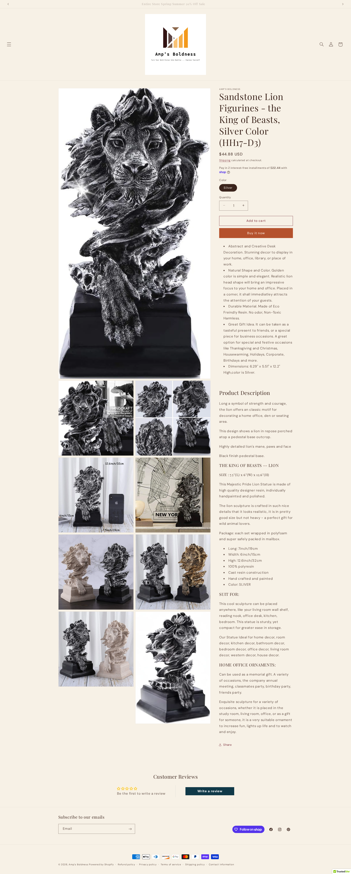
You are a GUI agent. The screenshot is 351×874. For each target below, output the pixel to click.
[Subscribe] (130, 829)
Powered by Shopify (101, 864)
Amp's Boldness (78, 864)
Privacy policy (147, 864)
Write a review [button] (209, 791)
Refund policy (126, 864)
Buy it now (256, 233)
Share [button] (227, 745)
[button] (9, 44)
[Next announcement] (342, 4)
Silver (228, 187)
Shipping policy (195, 864)
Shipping (225, 160)
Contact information (221, 864)
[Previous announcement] (8, 4)
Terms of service (171, 864)
